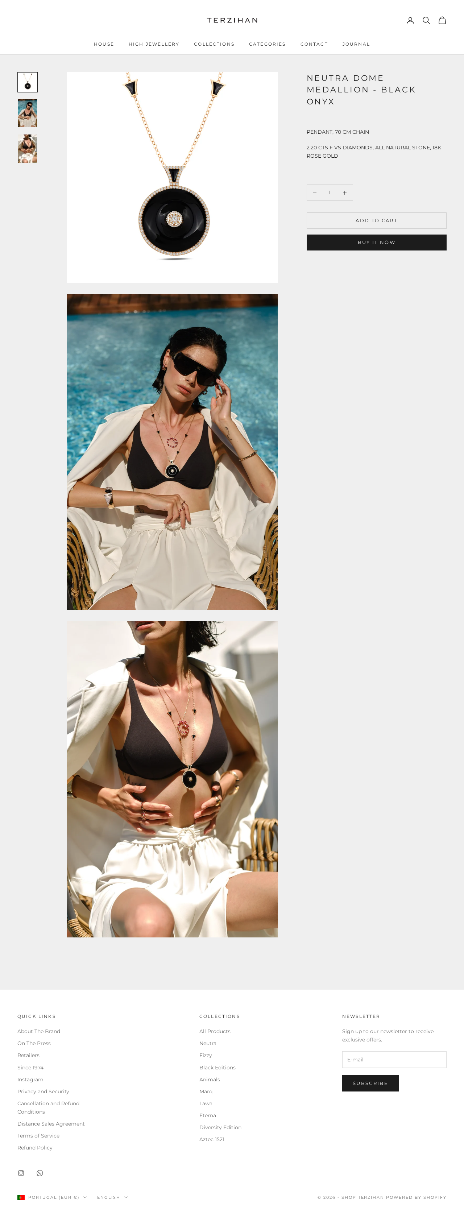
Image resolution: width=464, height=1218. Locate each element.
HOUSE (104, 44)
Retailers (28, 1055)
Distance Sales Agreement (51, 1123)
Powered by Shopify (416, 1197)
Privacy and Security (43, 1091)
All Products (215, 1031)
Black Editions (217, 1067)
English (108, 1197)
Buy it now (376, 242)
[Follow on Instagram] (21, 1173)
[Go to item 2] (27, 113)
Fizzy (205, 1055)
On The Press (34, 1043)
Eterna (207, 1115)
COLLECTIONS (214, 44)
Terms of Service (38, 1135)
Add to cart (376, 220)
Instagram (30, 1079)
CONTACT (314, 44)
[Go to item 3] (27, 148)
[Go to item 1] (27, 82)
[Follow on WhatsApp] (40, 1173)
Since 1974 (30, 1067)
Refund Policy (35, 1147)
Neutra (207, 1043)
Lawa (205, 1103)
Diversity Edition (220, 1127)
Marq (205, 1091)
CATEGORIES (267, 44)
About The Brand (38, 1031)
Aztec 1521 (211, 1139)
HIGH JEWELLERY (154, 44)
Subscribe (370, 1083)
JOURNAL (356, 44)
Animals (209, 1079)
